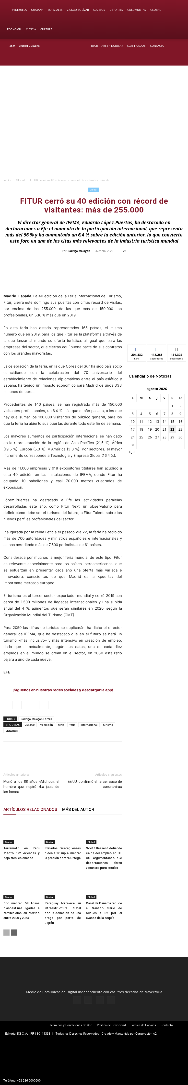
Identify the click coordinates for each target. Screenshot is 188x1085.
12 (150, 421)
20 (157, 429)
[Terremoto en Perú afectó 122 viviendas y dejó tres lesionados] (21, 831)
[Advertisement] (94, 138)
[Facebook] (155, 59)
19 (150, 429)
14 (164, 421)
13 (157, 421)
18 (141, 429)
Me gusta (137, 348)
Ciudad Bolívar (78, 9)
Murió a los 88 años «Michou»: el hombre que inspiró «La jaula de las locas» (31, 786)
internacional (89, 725)
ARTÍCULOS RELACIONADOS (30, 809)
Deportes (116, 9)
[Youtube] (179, 59)
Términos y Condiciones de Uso (70, 1025)
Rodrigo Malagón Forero (36, 719)
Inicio (7, 180)
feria (61, 725)
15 (172, 421)
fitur (72, 725)
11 (141, 421)
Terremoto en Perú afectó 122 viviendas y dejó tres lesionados (21, 853)
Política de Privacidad (111, 1025)
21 (164, 429)
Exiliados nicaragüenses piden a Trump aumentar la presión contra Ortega (63, 853)
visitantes (12, 730)
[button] (177, 10)
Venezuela (19, 9)
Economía (14, 29)
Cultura (46, 29)
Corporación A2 (146, 1033)
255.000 (30, 725)
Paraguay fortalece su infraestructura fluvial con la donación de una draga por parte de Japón (63, 913)
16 (180, 421)
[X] (171, 59)
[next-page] (14, 932)
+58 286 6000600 (29, 1080)
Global (155, 9)
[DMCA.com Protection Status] (40, 1072)
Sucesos (99, 9)
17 (133, 429)
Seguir (157, 348)
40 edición (46, 725)
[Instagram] (163, 59)
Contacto (157, 45)
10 (133, 421)
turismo (108, 725)
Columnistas (136, 9)
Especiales (55, 9)
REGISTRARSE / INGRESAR (107, 45)
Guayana (37, 9)
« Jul (132, 451)
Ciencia (31, 29)
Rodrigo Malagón (79, 251)
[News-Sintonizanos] (157, 332)
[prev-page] (6, 932)
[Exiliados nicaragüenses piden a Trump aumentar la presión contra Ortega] (63, 831)
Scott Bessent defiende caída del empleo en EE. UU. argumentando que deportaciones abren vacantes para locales (104, 858)
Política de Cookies (143, 1025)
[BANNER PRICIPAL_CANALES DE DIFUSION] (94, 85)
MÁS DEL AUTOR (78, 809)
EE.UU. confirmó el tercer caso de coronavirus (95, 784)
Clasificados (136, 45)
